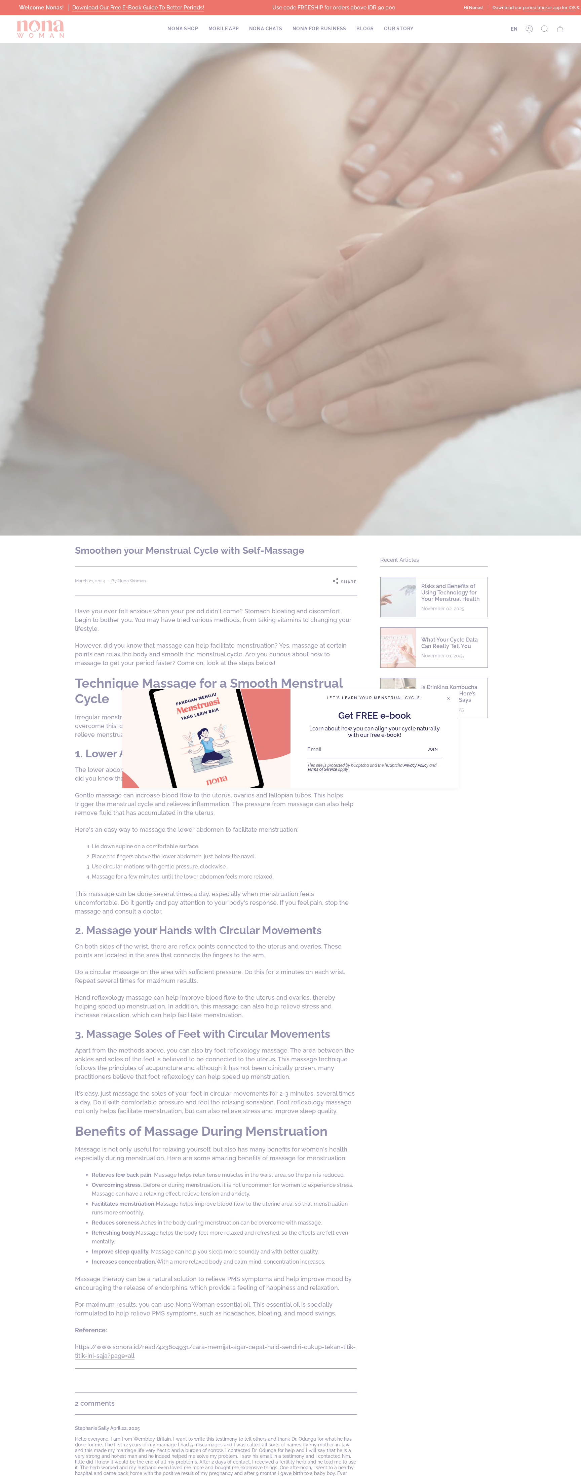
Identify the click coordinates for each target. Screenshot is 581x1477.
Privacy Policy (415, 765)
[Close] (448, 698)
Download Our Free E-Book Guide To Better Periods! (138, 7)
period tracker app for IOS (548, 7)
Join (433, 749)
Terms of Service (322, 769)
